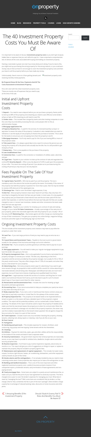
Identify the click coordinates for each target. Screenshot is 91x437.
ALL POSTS (18, 431)
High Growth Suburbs (71, 23)
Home (13, 23)
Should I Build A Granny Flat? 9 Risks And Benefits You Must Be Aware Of (47, 395)
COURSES (71, 47)
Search (70, 34)
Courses (51, 23)
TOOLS (70, 44)
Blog (19, 23)
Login (58, 23)
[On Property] (45, 8)
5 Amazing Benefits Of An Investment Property (15, 394)
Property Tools (39, 23)
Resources (27, 23)
